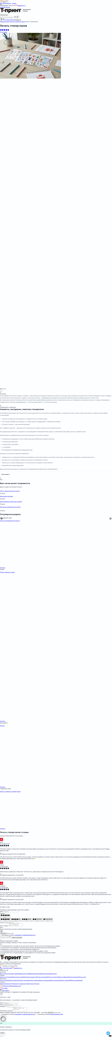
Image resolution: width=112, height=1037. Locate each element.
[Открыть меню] (1, 19)
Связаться (18, 20)
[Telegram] (108, 1033)
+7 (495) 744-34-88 (10, 20)
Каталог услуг (4, 15)
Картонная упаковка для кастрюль (10, 507)
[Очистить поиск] (17, 17)
